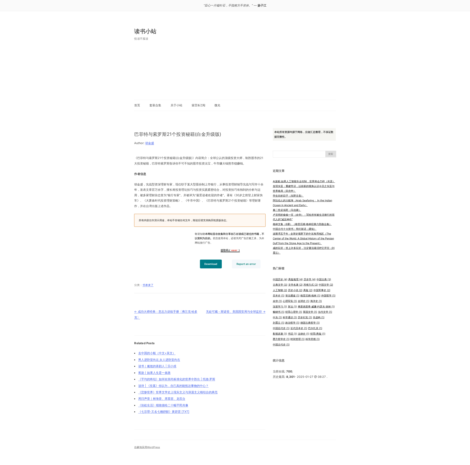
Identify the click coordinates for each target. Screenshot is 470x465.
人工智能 (280, 290)
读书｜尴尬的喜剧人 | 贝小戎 (157, 366)
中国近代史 (281, 328)
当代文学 (325, 311)
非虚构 (318, 317)
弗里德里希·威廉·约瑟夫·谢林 (316, 306)
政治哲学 (292, 322)
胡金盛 (149, 143)
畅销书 (278, 311)
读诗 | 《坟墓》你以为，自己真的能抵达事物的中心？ (173, 386)
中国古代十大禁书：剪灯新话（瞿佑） (295, 228)
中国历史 (280, 279)
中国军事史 (321, 290)
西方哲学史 (281, 339)
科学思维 (313, 339)
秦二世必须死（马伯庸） (287, 209)
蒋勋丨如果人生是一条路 (154, 372)
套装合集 (155, 105)
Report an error (246, 263)
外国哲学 (328, 295)
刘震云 (278, 322)
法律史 (303, 333)
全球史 (303, 301)
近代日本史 (298, 328)
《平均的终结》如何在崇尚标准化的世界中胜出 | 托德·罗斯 (176, 379)
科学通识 (290, 317)
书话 (292, 333)
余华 (277, 301)
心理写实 (290, 301)
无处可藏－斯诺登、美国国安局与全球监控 (235, 311)
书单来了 (147, 285)
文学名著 (295, 284)
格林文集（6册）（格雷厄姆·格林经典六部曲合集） (302, 224)
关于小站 (176, 105)
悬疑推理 (295, 279)
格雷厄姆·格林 (310, 295)
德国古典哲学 (310, 322)
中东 (277, 317)
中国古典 (324, 279)
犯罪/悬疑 (317, 333)
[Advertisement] (235, 72)
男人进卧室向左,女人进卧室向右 (159, 359)
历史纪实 (305, 317)
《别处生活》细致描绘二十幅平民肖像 (163, 405)
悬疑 (307, 290)
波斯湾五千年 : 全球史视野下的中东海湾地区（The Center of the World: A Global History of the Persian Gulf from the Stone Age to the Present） (303, 238)
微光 (217, 105)
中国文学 (326, 284)
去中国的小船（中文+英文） (157, 353)
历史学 (310, 279)
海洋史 (316, 301)
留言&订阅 (198, 105)
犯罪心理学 (293, 311)
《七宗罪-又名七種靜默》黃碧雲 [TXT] (163, 411)
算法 (292, 306)
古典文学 (280, 284)
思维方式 (310, 284)
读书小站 (145, 31)
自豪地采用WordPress (147, 447)
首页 (137, 105)
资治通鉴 (292, 295)
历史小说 (295, 290)
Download (210, 263)
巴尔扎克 (315, 328)
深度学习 (280, 306)
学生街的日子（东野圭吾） (288, 195)
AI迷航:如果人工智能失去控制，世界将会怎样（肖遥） (304, 181)
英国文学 (310, 311)
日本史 (278, 295)
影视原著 (280, 333)
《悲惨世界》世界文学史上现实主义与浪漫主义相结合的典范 (178, 392)
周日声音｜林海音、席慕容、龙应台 (161, 398)
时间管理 (297, 339)
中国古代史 (281, 344)
